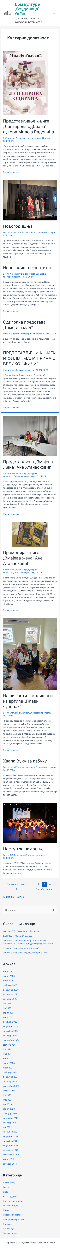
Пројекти (16, 277)
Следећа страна (46, 889)
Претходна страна (15, 884)
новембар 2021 (10, 1132)
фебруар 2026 (10, 985)
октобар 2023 (10, 1081)
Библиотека (9, 138)
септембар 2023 (11, 1086)
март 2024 (8, 1068)
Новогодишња (18, 226)
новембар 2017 (10, 1150)
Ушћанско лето (10, 1233)
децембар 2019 (10, 1136)
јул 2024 (7, 1049)
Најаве (45, 138)
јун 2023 (7, 1100)
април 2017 (8, 1159)
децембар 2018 (10, 1145)
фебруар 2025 (10, 1022)
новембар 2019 (10, 1141)
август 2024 (9, 1045)
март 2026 (8, 980)
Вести (18, 138)
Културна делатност (32, 138)
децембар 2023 (11, 1077)
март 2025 (8, 1017)
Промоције (8, 1228)
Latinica (20, 897)
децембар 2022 (11, 1118)
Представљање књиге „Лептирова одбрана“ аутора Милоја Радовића (28, 126)
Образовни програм (24, 476)
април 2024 (9, 1063)
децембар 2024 (11, 1026)
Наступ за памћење (23, 848)
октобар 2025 (10, 999)
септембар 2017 (11, 1154)
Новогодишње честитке (27, 267)
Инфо (12, 232)
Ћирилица (8, 897)
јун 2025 (7, 1008)
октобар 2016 (10, 1164)
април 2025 (9, 1013)
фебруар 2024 (10, 1072)
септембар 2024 (11, 1040)
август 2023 (9, 1090)
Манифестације (10, 1205)
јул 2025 (7, 1003)
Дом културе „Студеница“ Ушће (27, 9)
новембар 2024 (10, 1031)
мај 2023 (7, 1104)
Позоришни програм (46, 232)
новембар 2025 (10, 994)
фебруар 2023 (10, 1113)
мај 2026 (7, 971)
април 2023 (9, 1109)
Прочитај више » (11, 172)
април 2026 (9, 976)
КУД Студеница (17, 855)
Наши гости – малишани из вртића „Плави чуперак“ (28, 701)
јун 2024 (7, 1054)
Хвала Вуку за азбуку (25, 760)
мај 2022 (7, 1127)
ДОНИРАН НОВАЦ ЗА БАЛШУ (17, 936)
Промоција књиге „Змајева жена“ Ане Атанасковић (23, 558)
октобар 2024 (10, 1035)
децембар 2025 (11, 990)
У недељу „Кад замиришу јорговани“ (21, 948)
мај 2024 (7, 1058)
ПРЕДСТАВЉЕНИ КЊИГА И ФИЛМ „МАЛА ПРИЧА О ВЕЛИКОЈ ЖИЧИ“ (29, 358)
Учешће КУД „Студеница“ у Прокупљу (21, 931)
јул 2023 (7, 1095)
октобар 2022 (10, 1122)
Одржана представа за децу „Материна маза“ (25, 952)
